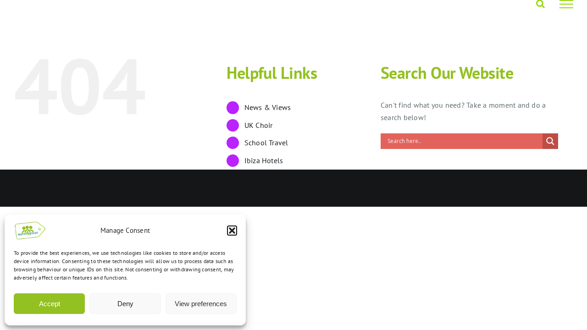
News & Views (267, 107)
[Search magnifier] (550, 141)
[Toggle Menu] (566, 4)
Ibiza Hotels (263, 160)
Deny (125, 304)
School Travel (266, 142)
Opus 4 (115, 188)
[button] (232, 230)
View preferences (201, 304)
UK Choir (258, 125)
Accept (49, 304)
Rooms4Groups (77, 188)
